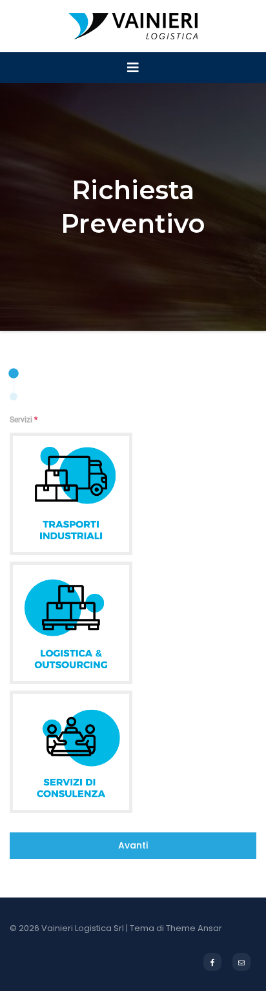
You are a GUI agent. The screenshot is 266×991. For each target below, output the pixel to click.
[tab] (15, 373)
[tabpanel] (133, 613)
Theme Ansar (194, 928)
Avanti (133, 845)
